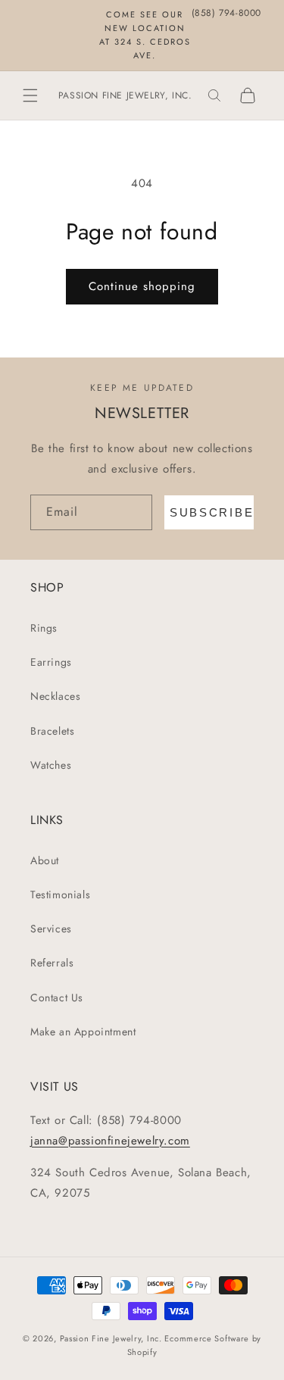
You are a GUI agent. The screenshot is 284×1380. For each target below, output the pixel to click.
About (44, 860)
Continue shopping (142, 286)
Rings (44, 627)
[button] (30, 95)
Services (51, 928)
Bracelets (52, 730)
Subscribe (212, 512)
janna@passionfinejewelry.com (110, 1140)
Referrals (51, 962)
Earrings (51, 662)
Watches (50, 765)
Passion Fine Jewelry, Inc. (111, 1338)
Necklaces (55, 696)
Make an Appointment (83, 1031)
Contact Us (56, 997)
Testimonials (60, 894)
